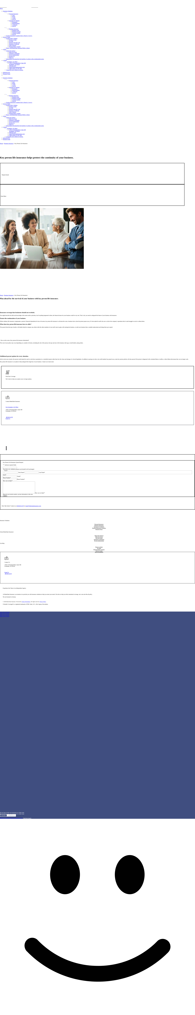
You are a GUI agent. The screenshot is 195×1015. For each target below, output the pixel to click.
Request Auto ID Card (14, 109)
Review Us (12, 123)
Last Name (42, 472)
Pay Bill (11, 108)
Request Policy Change (14, 113)
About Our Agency (99, 535)
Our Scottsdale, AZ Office (12, 407)
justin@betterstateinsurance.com (33, 506)
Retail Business (16, 90)
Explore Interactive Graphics (99, 528)
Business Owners (16, 98)
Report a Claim (12, 106)
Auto (13, 82)
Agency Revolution (26, 601)
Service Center (6, 104)
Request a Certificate (14, 110)
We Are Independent (14, 121)
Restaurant (14, 88)
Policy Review (12, 112)
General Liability (16, 99)
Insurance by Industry (99, 526)
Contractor (14, 91)
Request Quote (6, 139)
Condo (13, 84)
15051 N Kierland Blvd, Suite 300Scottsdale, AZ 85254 (17, 130)
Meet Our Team (13, 119)
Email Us (8, 418)
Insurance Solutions (7, 78)
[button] (1, 8)
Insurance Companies (14, 120)
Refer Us (11, 124)
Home (13, 83)
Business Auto (15, 97)
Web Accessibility (99, 552)
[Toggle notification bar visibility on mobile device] (97, 811)
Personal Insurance (99, 524)
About (4, 116)
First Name (21, 472)
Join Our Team (99, 538)
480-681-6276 (6, 138)
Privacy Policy (43, 601)
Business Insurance (8, 143)
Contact (5, 127)
